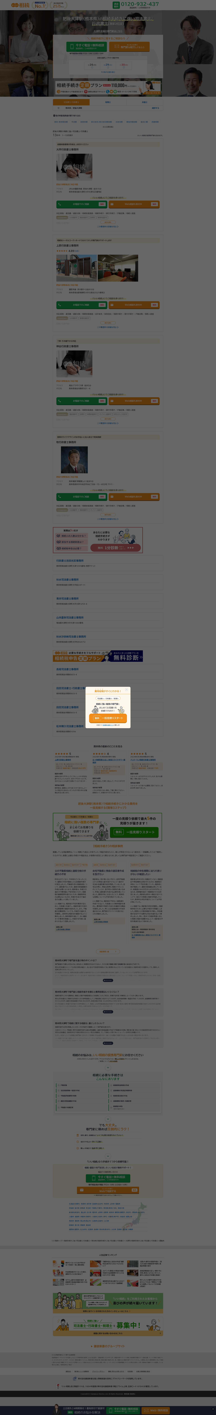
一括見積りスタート (109, 718)
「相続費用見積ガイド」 (107, 725)
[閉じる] (126, 689)
